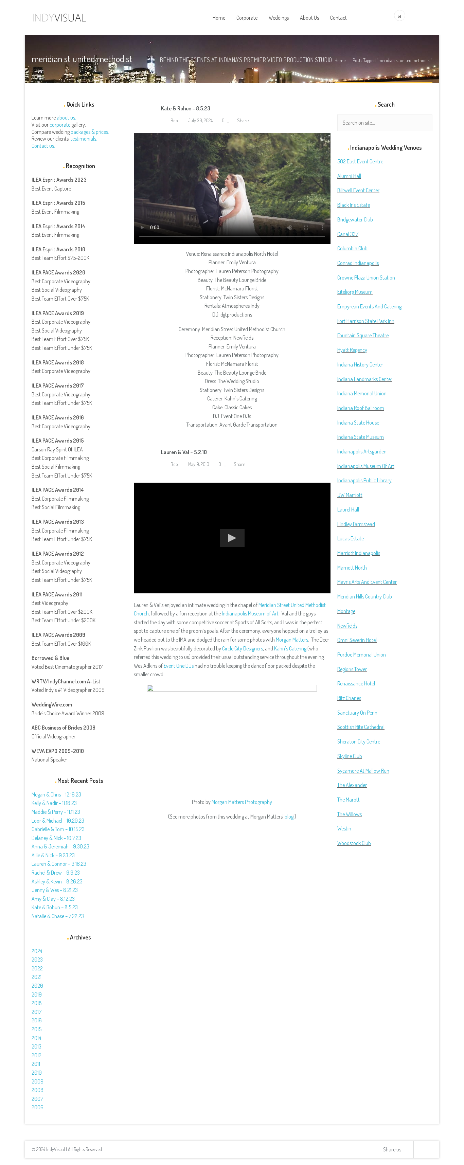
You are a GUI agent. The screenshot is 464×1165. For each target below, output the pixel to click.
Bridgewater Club (355, 219)
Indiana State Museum (360, 436)
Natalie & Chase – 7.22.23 (58, 916)
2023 (37, 959)
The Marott (348, 799)
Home (340, 60)
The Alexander (352, 785)
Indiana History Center (360, 364)
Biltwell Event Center (358, 190)
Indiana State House (358, 422)
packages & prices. (90, 131)
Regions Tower (352, 669)
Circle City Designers (242, 648)
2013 (36, 1046)
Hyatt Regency (352, 349)
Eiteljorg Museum (355, 291)
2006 (37, 1107)
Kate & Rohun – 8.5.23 (185, 108)
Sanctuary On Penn (357, 712)
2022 (37, 968)
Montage (346, 611)
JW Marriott (349, 494)
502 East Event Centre (360, 161)
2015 (36, 1029)
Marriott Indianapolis (358, 553)
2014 (36, 1038)
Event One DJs (179, 665)
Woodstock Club (354, 843)
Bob (173, 120)
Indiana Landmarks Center (364, 379)
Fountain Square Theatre (363, 335)
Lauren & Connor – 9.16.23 (59, 863)
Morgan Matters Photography (242, 802)
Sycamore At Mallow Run (363, 770)
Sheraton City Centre (358, 741)
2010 (37, 1072)
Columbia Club (352, 248)
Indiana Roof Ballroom (360, 408)
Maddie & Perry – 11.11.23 (56, 811)
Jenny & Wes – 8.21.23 (55, 889)
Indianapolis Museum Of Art (365, 466)
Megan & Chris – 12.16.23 (56, 794)
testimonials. (84, 138)
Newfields (347, 625)
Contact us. (43, 145)
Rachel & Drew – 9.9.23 (56, 872)
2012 (36, 1055)
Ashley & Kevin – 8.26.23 (57, 881)
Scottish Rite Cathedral (361, 726)
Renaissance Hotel (356, 683)
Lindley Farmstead (356, 524)
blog (289, 816)
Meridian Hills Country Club (364, 596)
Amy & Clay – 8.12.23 (53, 898)
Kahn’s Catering (290, 648)
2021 (36, 976)
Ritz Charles (349, 698)
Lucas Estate (350, 538)
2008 (37, 1090)
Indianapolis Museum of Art (250, 613)
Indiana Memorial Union (362, 393)
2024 (37, 951)
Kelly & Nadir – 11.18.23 (54, 803)
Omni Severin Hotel (357, 640)
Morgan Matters (292, 639)
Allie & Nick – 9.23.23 (53, 855)
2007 (37, 1098)
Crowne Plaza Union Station (366, 277)
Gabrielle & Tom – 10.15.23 (58, 829)
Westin (344, 828)
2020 (37, 985)
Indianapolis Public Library (364, 480)
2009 (37, 1081)
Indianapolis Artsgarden (362, 451)
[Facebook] (417, 1149)
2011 (36, 1063)
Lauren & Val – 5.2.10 (184, 452)
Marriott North (352, 567)
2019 (37, 994)
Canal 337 (347, 234)
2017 (36, 1011)
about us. (66, 117)
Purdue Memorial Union (361, 654)
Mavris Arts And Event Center (367, 581)
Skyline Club (349, 756)
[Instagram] (426, 1149)
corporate (60, 124)
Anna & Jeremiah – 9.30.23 (60, 846)
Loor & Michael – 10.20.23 (58, 820)
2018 (37, 1003)
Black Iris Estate (353, 204)
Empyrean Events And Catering (369, 306)
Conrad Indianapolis (358, 262)
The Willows (349, 814)
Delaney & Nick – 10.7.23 (56, 838)
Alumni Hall (349, 176)
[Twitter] (409, 1149)
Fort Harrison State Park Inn (365, 321)
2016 (37, 1020)
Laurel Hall (348, 509)
